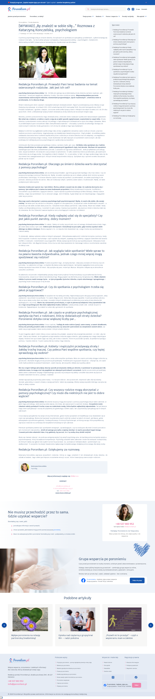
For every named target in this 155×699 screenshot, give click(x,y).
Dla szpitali (140, 16)
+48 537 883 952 (125, 524)
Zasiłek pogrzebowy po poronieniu (66, 674)
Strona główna (23, 22)
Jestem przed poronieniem (17, 16)
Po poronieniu (91, 579)
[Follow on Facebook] (2, 698)
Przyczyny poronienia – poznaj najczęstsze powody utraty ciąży (74, 662)
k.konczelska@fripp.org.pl (63, 488)
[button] (124, 25)
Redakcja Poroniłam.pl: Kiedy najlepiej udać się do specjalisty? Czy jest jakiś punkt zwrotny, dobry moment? (124, 50)
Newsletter (107, 668)
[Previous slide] (4, 625)
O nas (138, 9)
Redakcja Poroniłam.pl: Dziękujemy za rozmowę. (124, 117)
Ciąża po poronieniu (62, 683)
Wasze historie (108, 662)
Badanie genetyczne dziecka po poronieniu (69, 668)
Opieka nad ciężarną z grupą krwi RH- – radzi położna (28, 637)
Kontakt (144, 9)
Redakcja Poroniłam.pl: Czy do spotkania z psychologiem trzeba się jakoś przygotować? (123, 71)
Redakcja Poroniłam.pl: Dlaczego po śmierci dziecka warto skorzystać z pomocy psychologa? (124, 42)
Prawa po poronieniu (63, 671)
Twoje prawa (87, 16)
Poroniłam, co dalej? (37, 16)
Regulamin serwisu (132, 668)
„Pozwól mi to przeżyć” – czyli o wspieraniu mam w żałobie (75, 637)
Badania (98, 16)
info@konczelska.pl (63, 486)
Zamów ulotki (108, 671)
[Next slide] (150, 625)
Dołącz (136, 685)
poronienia (56, 530)
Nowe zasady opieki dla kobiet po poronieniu (69, 677)
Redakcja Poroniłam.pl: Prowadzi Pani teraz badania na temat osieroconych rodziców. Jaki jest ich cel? (124, 33)
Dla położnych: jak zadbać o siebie (123, 635)
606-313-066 (64, 491)
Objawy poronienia (62, 686)
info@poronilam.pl (130, 527)
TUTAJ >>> (75, 476)
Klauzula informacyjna (133, 662)
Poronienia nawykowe (63, 680)
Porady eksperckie (33, 22)
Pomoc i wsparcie (112, 16)
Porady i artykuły (128, 16)
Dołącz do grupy (137, 580)
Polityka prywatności (132, 665)
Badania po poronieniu (63, 665)
